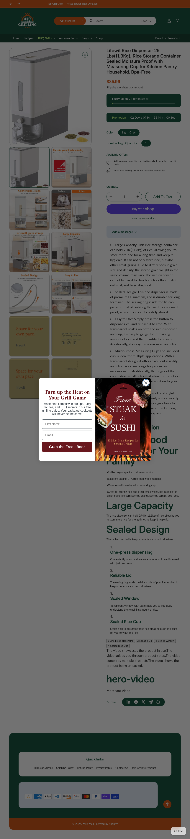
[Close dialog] (146, 383)
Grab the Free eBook (67, 447)
